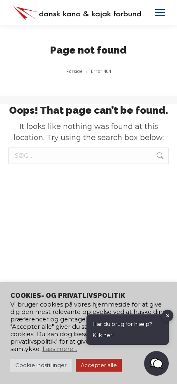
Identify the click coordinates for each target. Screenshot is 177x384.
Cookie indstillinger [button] (41, 365)
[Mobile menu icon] (160, 12)
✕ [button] (167, 315)
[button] (156, 363)
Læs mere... (59, 349)
